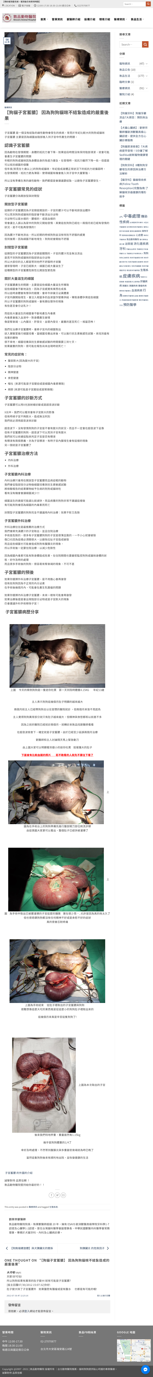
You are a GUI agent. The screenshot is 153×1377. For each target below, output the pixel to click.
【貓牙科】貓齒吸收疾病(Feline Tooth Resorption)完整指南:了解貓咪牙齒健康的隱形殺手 (133, 188)
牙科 (122, 248)
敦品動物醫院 (133, 239)
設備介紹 (89, 19)
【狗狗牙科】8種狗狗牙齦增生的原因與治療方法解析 (133, 169)
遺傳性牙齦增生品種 (130, 296)
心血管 (139, 235)
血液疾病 (136, 290)
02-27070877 (48, 1341)
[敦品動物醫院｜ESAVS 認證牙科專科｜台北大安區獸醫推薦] (19, 18)
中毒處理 (132, 216)
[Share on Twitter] (57, 1195)
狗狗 (146, 253)
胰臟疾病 (133, 285)
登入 (27, 1311)
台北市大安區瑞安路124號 (56, 1349)
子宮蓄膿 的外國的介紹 (18, 1173)
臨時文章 (124, 82)
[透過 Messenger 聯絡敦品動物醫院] (145, 1369)
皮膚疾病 (131, 275)
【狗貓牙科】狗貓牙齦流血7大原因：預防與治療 (133, 117)
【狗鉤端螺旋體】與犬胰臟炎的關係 (31, 1248)
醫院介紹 (124, 94)
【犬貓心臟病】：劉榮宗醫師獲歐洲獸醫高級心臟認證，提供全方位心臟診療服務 (133, 134)
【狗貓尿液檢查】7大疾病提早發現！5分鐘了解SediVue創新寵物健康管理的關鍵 (133, 152)
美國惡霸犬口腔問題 (132, 281)
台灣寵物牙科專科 (136, 222)
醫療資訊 (119, 19)
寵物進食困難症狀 (128, 235)
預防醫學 (129, 304)
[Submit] (148, 3)
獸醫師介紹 (74, 19)
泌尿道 (129, 243)
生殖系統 (53, 1206)
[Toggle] (147, 63)
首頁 (43, 19)
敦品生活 (136, 19)
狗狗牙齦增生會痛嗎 (135, 262)
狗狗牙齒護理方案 (136, 258)
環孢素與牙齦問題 (133, 270)
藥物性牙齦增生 (125, 290)
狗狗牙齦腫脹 (136, 266)
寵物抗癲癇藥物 (135, 231)
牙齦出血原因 (131, 249)
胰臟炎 (125, 285)
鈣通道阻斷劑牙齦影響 (130, 300)
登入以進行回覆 (103, 1295)
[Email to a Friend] (63, 1195)
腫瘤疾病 (142, 285)
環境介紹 (104, 19)
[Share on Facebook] (51, 1195)
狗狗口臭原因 (124, 258)
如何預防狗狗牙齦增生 (135, 227)
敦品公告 (124, 69)
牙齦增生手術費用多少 (135, 253)
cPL (121, 216)
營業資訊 (57, 19)
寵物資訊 (124, 63)
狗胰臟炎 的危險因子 (92, 1248)
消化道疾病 (141, 243)
